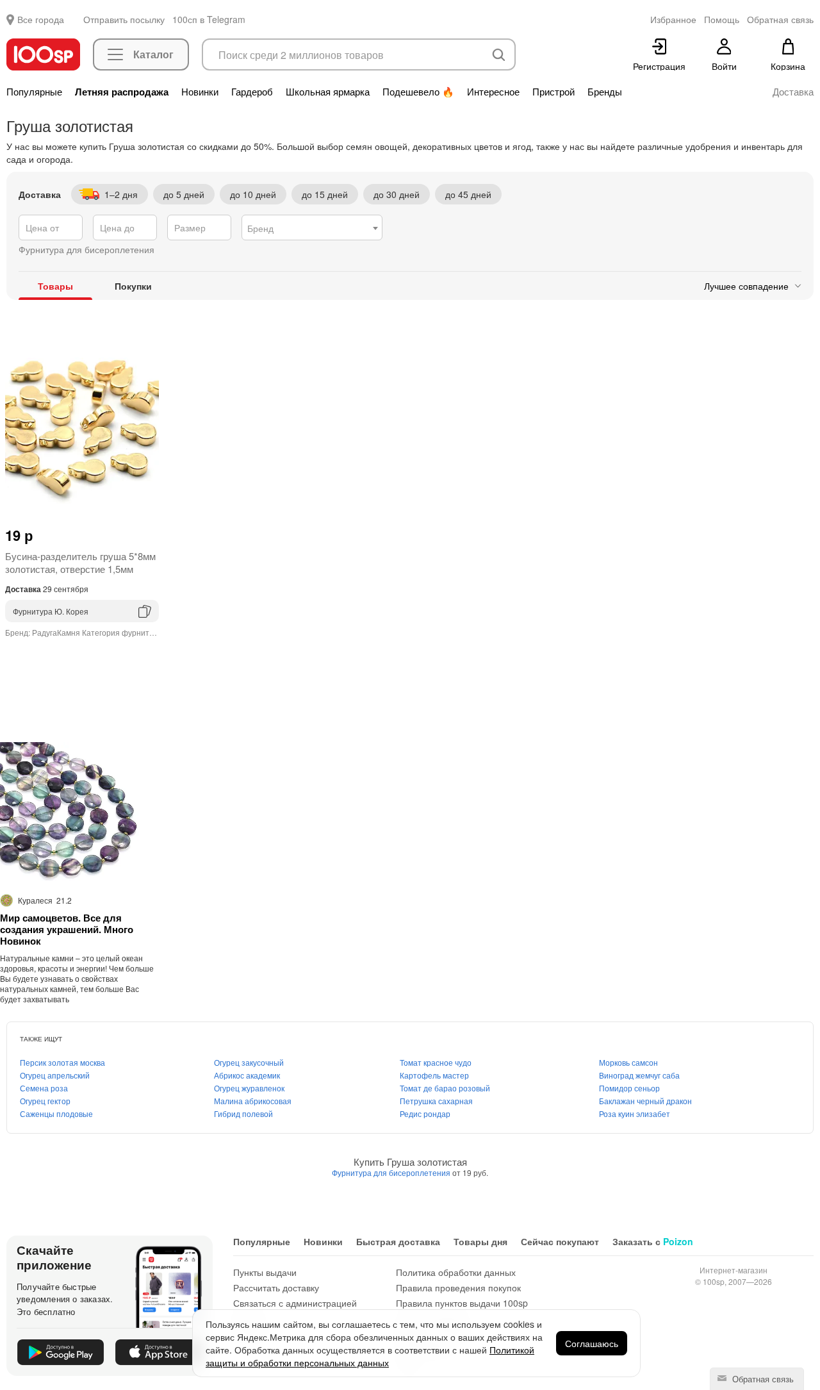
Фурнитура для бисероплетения (392, 1172)
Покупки (133, 285)
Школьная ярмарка (328, 91)
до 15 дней (325, 194)
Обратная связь (762, 1379)
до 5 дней (183, 194)
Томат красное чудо (436, 1062)
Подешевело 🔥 (418, 91)
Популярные (34, 91)
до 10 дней (253, 194)
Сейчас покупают (560, 1241)
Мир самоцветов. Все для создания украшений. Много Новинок (66, 929)
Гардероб (252, 91)
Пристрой (553, 91)
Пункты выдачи (265, 1272)
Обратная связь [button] (780, 19)
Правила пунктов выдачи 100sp (462, 1302)
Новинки (199, 91)
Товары (55, 285)
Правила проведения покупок (458, 1287)
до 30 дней (396, 194)
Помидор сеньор (629, 1087)
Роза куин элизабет (634, 1113)
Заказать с (652, 1241)
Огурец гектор (45, 1100)
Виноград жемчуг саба (639, 1075)
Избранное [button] (673, 19)
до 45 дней (468, 194)
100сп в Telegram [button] (208, 19)
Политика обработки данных (456, 1272)
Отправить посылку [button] (124, 19)
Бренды (604, 91)
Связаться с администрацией (295, 1302)
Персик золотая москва (62, 1062)
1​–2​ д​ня (121, 194)
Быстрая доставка (398, 1241)
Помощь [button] (721, 19)
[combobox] (312, 227)
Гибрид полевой (243, 1113)
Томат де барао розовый (445, 1087)
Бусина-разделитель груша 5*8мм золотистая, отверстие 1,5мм (80, 562)
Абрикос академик (247, 1075)
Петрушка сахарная (436, 1100)
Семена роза (44, 1087)
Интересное (493, 91)
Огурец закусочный (249, 1062)
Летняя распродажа (121, 91)
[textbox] (312, 228)
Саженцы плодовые (56, 1113)
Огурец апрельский (55, 1075)
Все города (40, 19)
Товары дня (480, 1241)
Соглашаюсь (591, 1343)
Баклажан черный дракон (645, 1100)
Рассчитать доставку (276, 1287)
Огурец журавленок (249, 1087)
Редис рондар (425, 1113)
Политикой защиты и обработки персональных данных (370, 1356)
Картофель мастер (434, 1075)
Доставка (793, 91)
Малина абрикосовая (252, 1100)
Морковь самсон (628, 1062)
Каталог (153, 54)
